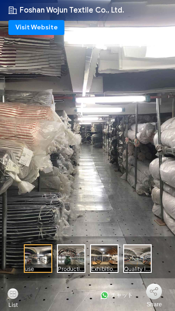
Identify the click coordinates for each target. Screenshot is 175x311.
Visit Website (36, 27)
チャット (121, 295)
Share (154, 304)
